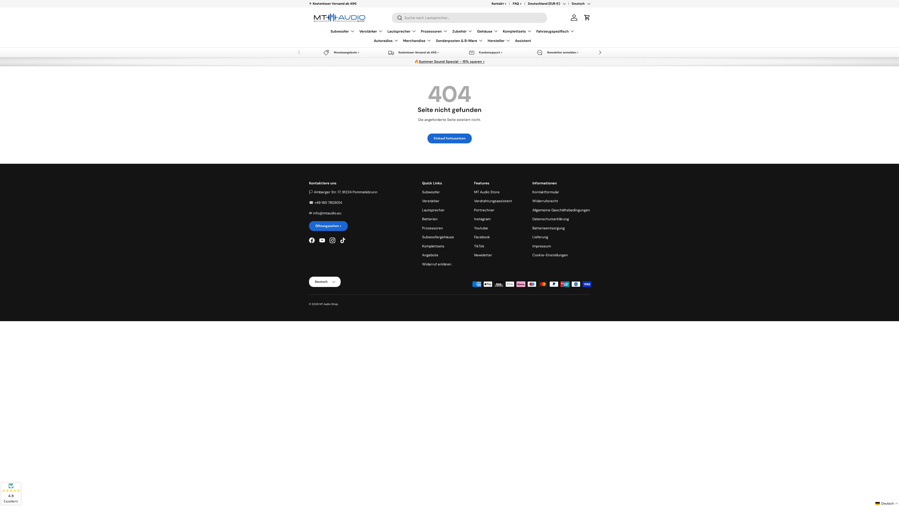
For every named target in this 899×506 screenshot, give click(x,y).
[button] (587, 17)
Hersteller (496, 40)
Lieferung (540, 237)
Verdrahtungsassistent (493, 201)
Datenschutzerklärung (550, 219)
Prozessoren (431, 31)
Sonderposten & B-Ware (456, 40)
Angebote (430, 255)
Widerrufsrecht (545, 201)
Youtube (481, 228)
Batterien (430, 219)
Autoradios (383, 40)
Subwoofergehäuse (438, 237)
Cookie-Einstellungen (550, 255)
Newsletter (483, 255)
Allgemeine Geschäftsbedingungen (561, 210)
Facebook (482, 237)
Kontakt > (499, 4)
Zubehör (459, 31)
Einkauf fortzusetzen (449, 138)
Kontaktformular (545, 192)
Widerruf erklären (436, 264)
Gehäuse (484, 31)
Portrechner (484, 210)
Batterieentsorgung (548, 228)
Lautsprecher (398, 31)
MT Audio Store (487, 192)
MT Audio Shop (328, 304)
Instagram (482, 219)
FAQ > (517, 4)
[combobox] (469, 18)
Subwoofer (340, 31)
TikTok (479, 246)
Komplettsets (514, 31)
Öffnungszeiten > (328, 226)
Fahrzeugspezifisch (552, 31)
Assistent (523, 40)
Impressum (541, 246)
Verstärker (368, 31)
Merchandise (414, 40)
